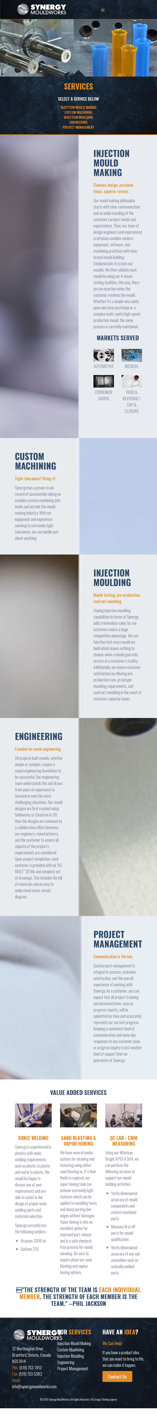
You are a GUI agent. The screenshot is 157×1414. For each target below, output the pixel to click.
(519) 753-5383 (30, 1374)
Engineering (65, 1362)
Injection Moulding (70, 1356)
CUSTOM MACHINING (78, 112)
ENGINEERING (78, 122)
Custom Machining (70, 1349)
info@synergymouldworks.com (34, 1386)
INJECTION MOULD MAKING (78, 107)
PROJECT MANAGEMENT (78, 127)
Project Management (72, 1368)
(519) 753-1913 (30, 1367)
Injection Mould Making (74, 1343)
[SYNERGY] (41, 9)
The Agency (103, 1399)
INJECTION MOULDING (78, 117)
